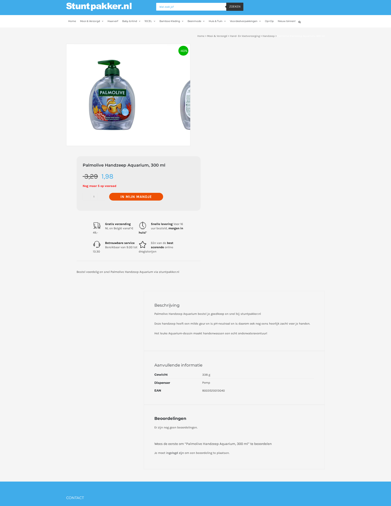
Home (200, 35)
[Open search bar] (300, 21)
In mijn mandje (136, 196)
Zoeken (234, 6)
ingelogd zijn (175, 453)
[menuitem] (72, 21)
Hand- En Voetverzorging (245, 35)
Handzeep (268, 35)
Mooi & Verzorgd (217, 35)
